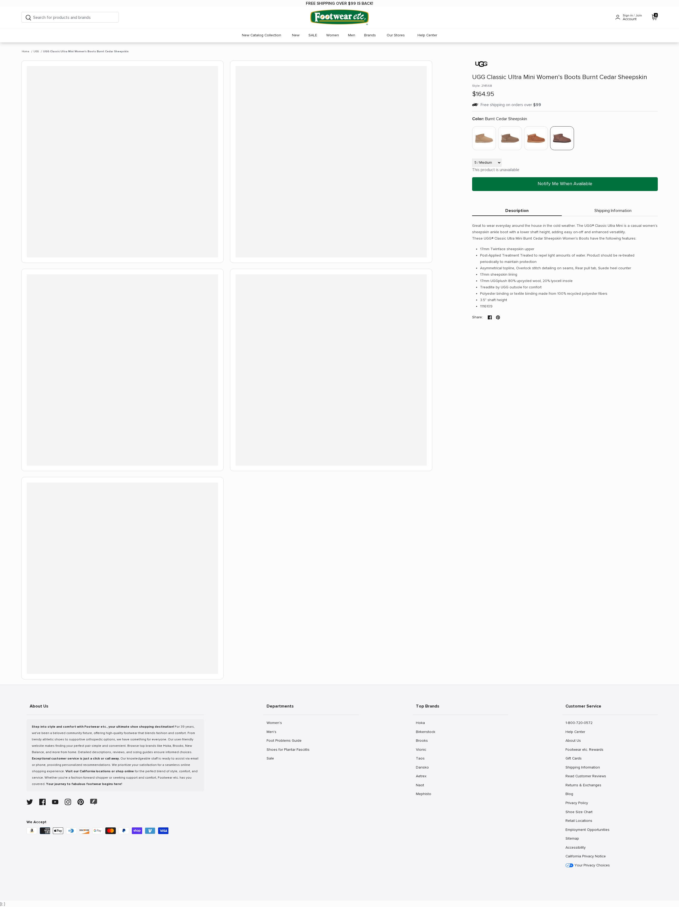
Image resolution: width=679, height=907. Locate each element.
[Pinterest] (80, 802)
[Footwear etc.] (339, 17)
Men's (272, 731)
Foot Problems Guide (284, 740)
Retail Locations (578, 820)
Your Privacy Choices (591, 865)
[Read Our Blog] (93, 802)
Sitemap (572, 838)
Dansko (422, 767)
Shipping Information (613, 210)
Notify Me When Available (565, 183)
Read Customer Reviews (585, 776)
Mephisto (423, 793)
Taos (422, 758)
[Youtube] (55, 802)
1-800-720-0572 (579, 722)
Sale (272, 758)
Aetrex (422, 776)
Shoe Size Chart (579, 811)
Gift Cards (573, 758)
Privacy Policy (576, 802)
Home (25, 51)
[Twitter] (30, 802)
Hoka (422, 722)
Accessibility (575, 847)
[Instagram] (68, 802)
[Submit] (28, 17)
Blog (571, 793)
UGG (36, 51)
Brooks (422, 740)
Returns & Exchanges (583, 785)
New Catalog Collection (261, 35)
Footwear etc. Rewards (584, 749)
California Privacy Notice (585, 856)
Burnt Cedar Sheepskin (499, 118)
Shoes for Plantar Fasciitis (288, 749)
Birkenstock (425, 731)
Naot (422, 785)
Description (517, 210)
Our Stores (396, 35)
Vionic (422, 749)
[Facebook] (42, 802)
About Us (573, 740)
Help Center (427, 35)
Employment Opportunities (587, 829)
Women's (274, 722)
